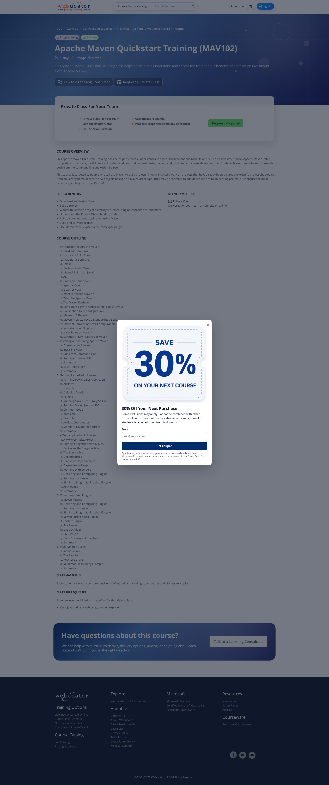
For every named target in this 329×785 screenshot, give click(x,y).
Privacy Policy (194, 456)
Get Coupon (164, 446)
